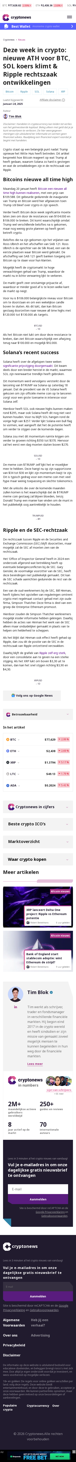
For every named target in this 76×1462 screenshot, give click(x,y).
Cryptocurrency (38, 1406)
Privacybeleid (13, 1345)
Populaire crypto (10, 1407)
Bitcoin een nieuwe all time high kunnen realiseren (35, 191)
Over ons (10, 1335)
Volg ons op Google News (34, 695)
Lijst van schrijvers (59, 1090)
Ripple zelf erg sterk (52, 653)
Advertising (40, 1335)
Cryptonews (8, 39)
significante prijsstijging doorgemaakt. (28, 366)
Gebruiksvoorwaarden (54, 1216)
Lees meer (35, 1064)
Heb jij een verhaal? (39, 1323)
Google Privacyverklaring (50, 1212)
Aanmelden (38, 1199)
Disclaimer (11, 1355)
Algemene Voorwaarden (13, 1323)
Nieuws (21, 39)
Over (55, 1406)
